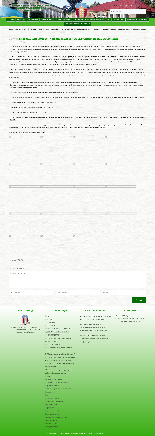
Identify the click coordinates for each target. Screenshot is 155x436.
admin (41, 42)
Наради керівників (52, 386)
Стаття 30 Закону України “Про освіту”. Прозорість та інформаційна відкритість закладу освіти (59, 363)
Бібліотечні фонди (51, 423)
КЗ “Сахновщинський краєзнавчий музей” (60, 357)
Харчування (49, 408)
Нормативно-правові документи (57, 382)
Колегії (47, 395)
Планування (49, 376)
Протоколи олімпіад (52, 344)
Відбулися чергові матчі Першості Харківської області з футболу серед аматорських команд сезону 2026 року (93, 327)
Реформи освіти (51, 404)
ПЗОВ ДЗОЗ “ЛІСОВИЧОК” (55, 401)
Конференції (49, 392)
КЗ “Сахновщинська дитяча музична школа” (58, 349)
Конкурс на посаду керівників (56, 417)
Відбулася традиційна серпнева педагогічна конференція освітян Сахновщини (95, 317)
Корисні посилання (52, 420)
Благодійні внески (52, 427)
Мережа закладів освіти (53, 379)
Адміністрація (50, 322)
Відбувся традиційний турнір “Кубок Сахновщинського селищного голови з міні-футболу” (94, 339)
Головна (48, 316)
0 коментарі (48, 42)
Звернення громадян (52, 414)
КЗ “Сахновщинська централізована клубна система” (58, 339)
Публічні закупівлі (52, 398)
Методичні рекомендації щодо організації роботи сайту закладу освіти (60, 371)
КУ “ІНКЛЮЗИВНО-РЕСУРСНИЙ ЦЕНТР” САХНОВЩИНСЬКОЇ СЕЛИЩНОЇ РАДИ (58, 332)
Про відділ (49, 319)
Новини (32, 42)
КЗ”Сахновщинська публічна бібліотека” (60, 354)
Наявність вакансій (52, 411)
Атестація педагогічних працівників (58, 389)
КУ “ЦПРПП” (50, 325)
